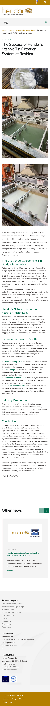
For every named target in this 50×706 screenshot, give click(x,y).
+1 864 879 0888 (10, 645)
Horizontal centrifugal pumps (13, 607)
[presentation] (41, 510)
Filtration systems (8, 609)
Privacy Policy (8, 702)
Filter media (6, 624)
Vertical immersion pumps (12, 604)
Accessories (6, 627)
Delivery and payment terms (14, 699)
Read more (10, 571)
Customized (6, 621)
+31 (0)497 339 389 (11, 667)
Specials (5, 618)
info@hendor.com (10, 670)
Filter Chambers (8, 615)
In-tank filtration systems (11, 612)
